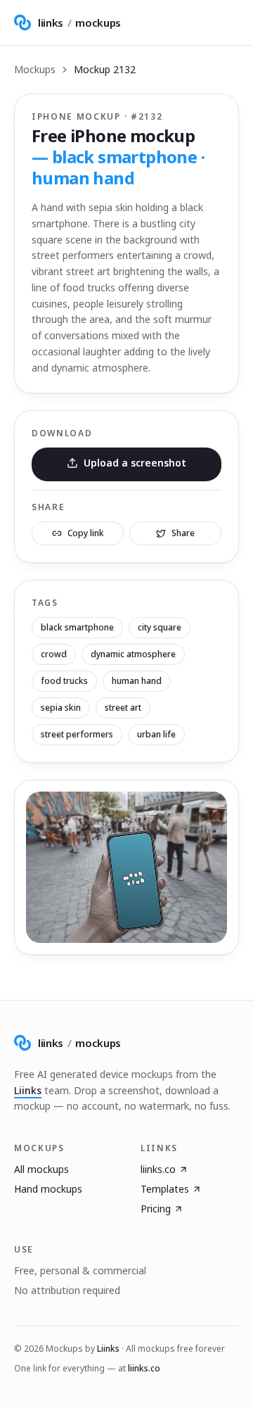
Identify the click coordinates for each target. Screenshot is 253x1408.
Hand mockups (48, 1188)
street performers (77, 734)
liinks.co (158, 1169)
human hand (137, 681)
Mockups (35, 69)
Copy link (85, 533)
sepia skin (61, 707)
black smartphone (77, 627)
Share (183, 533)
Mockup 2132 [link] (105, 69)
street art (123, 707)
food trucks (64, 681)
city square (159, 627)
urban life (156, 734)
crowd (54, 654)
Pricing (156, 1208)
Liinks (27, 1090)
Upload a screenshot (135, 462)
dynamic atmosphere (133, 654)
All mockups (41, 1169)
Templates (165, 1188)
